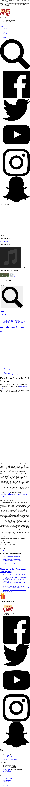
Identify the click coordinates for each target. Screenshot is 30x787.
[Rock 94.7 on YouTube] (16, 148)
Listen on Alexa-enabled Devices (10, 759)
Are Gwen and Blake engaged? (10, 557)
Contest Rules (6, 781)
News (4, 36)
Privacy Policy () (7, 778)
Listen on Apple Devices (8, 758)
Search (2, 284)
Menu (1, 26)
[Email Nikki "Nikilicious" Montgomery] (3, 550)
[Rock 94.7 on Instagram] (16, 175)
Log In (4, 23)
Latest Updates (6, 318)
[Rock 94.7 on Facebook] (16, 97)
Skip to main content (4, 8)
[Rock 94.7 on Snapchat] (16, 201)
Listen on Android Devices (9, 756)
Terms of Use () (7, 780)
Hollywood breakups (7, 561)
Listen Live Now (6, 755)
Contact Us (5, 773)
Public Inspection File (7, 782)
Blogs (4, 32)
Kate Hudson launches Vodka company (11, 556)
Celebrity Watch (6, 369)
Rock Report (5, 28)
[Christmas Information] (2, 598)
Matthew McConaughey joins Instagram (12, 560)
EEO (4, 784)
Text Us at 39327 (6, 769)
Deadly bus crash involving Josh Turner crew (13, 563)
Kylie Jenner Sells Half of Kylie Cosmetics (12, 374)
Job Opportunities (7, 771)
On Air (4, 29)
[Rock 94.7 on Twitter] (16, 120)
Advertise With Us (7, 770)
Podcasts (5, 33)
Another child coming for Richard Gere (11, 559)
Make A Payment (6, 785)
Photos (4, 34)
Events (4, 31)
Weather (4, 37)
